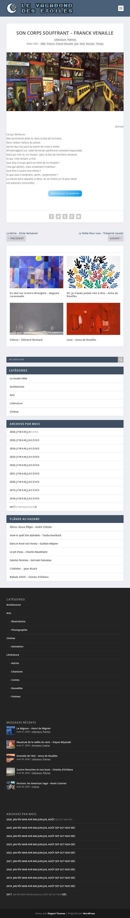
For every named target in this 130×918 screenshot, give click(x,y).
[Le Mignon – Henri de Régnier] (10, 730)
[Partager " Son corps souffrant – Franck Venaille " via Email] (78, 216)
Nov (67, 827)
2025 (12, 440)
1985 (43, 43)
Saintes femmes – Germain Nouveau (30, 560)
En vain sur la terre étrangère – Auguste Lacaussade (34, 294)
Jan (15, 819)
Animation (17, 646)
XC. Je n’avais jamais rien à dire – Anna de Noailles (92, 294)
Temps (100, 43)
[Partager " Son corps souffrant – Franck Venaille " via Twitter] (58, 216)
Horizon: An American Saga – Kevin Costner (42, 783)
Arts (12, 395)
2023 (12, 456)
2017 (12, 506)
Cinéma (14, 411)
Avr (30, 819)
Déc (73, 827)
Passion (90, 43)
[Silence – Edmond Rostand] (36, 319)
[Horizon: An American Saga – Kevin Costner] (10, 785)
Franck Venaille (64, 43)
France (51, 43)
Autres (15, 663)
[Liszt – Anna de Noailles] (93, 319)
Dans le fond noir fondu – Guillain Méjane (34, 543)
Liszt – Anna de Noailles (81, 339)
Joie (76, 43)
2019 (12, 490)
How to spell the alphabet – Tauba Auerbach (35, 535)
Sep (57, 827)
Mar (24, 819)
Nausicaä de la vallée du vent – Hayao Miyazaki (44, 742)
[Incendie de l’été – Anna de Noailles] (10, 758)
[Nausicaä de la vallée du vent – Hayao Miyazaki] (10, 744)
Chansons (17, 671)
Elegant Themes (56, 913)
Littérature (60, 39)
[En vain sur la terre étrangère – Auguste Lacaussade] (36, 272)
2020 (12, 481)
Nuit (82, 43)
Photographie (19, 629)
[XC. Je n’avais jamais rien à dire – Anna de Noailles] (93, 272)
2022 (12, 465)
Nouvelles (17, 688)
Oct (62, 827)
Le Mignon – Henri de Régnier (34, 728)
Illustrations (18, 621)
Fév (19, 819)
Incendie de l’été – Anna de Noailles (37, 755)
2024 (12, 448)
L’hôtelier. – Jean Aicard (23, 568)
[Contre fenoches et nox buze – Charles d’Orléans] (10, 772)
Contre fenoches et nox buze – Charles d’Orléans (45, 769)
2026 (12, 431)
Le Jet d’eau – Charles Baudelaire (28, 551)
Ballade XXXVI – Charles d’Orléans (29, 577)
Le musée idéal (18, 378)
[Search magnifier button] (121, 360)
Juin (40, 819)
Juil (45, 819)
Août (51, 819)
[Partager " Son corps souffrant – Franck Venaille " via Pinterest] (71, 216)
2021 (12, 473)
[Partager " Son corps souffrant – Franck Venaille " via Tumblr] (65, 216)
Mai (35, 819)
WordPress (89, 913)
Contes (15, 679)
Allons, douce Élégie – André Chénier (31, 527)
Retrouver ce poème (65, 193)
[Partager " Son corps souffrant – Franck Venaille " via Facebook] (51, 216)
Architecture (17, 386)
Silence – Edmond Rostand (26, 339)
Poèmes (71, 39)
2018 (12, 498)
